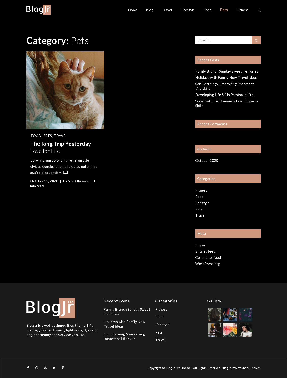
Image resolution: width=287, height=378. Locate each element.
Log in (200, 245)
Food (207, 10)
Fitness (242, 10)
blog (149, 10)
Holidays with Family (226, 77)
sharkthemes (78, 181)
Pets (224, 10)
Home (133, 10)
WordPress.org (207, 263)
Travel (167, 10)
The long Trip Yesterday (60, 147)
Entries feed (205, 251)
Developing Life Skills (224, 94)
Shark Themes (251, 368)
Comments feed (208, 257)
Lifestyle (188, 10)
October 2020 (206, 160)
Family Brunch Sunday (226, 71)
